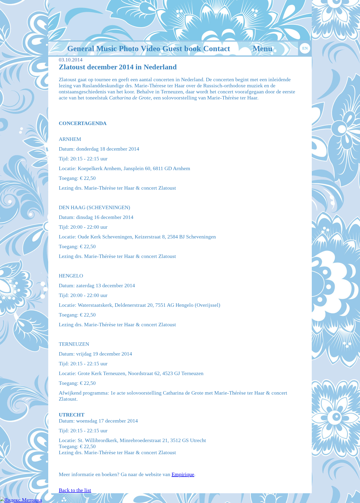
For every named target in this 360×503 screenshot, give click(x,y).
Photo (129, 48)
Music (106, 48)
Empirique (183, 474)
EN (305, 48)
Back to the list (75, 490)
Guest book (181, 48)
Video (150, 48)
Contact (216, 48)
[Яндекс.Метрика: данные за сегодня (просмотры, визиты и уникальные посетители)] (21, 500)
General (80, 48)
